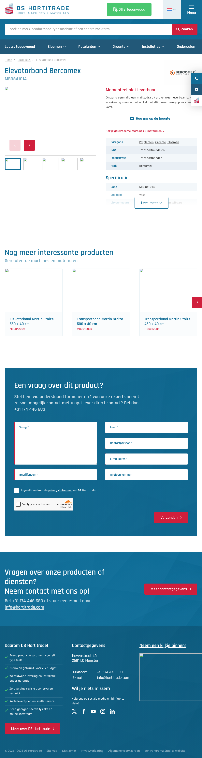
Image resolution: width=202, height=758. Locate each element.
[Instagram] (102, 711)
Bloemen (173, 142)
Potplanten (146, 142)
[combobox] (88, 29)
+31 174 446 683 (27, 601)
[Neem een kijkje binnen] (168, 677)
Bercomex (145, 166)
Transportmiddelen (152, 150)
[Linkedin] (112, 711)
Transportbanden (150, 158)
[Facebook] (83, 711)
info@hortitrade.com (24, 607)
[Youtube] (93, 711)
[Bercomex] (183, 72)
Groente (160, 142)
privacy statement (60, 490)
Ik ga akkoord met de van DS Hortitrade (58, 490)
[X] (74, 711)
